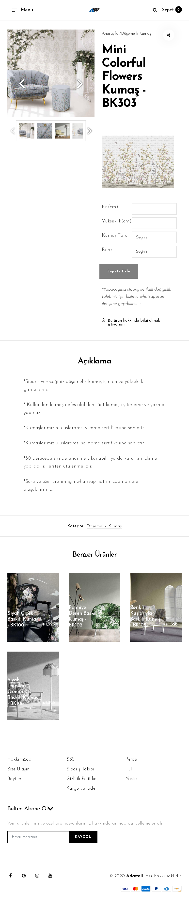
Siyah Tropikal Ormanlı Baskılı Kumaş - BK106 (22, 692)
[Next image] (82, 84)
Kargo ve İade (80, 788)
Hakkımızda (19, 759)
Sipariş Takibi (80, 769)
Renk (107, 249)
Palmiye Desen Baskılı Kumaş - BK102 (83, 616)
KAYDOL (83, 837)
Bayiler (14, 779)
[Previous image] (19, 84)
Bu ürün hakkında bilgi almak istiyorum (134, 323)
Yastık (132, 779)
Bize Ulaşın (18, 769)
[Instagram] (37, 876)
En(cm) (110, 206)
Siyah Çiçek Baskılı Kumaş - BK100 (22, 619)
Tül (129, 769)
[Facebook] (10, 876)
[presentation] (12, 130)
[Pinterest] (24, 876)
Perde (131, 759)
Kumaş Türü (115, 235)
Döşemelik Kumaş (104, 526)
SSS (70, 759)
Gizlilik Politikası (83, 779)
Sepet (171, 10)
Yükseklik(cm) (116, 221)
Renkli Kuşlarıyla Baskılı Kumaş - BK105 (145, 616)
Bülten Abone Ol (27, 809)
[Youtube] (50, 876)
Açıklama (94, 361)
